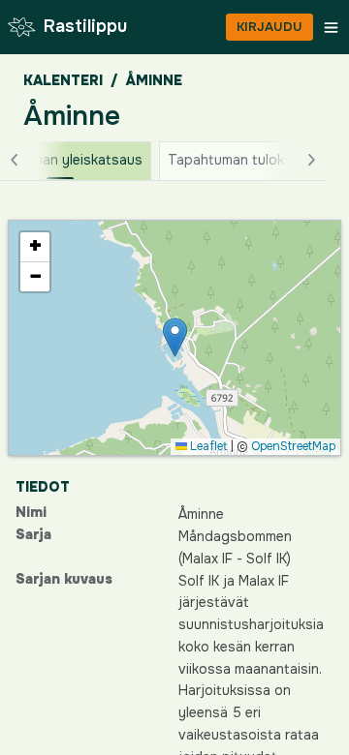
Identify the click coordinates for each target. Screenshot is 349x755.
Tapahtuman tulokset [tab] (236, 159)
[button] (175, 337)
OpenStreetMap (293, 446)
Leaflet (207, 446)
